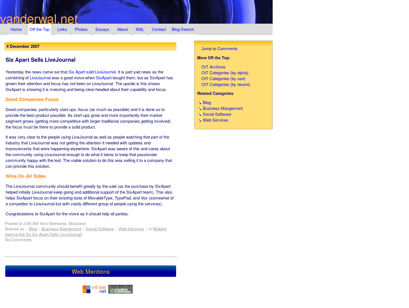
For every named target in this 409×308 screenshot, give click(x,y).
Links (62, 29)
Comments (227, 48)
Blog (33, 228)
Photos (81, 29)
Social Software (100, 228)
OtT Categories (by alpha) (224, 72)
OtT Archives (213, 67)
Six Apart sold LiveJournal (92, 72)
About (122, 29)
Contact (159, 29)
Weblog (159, 228)
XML (139, 29)
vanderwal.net (39, 18)
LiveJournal (40, 77)
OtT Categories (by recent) (225, 84)
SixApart (104, 77)
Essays (102, 29)
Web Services (131, 228)
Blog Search (183, 29)
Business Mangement (61, 228)
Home (16, 29)
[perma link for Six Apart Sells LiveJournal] (43, 234)
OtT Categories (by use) (223, 78)
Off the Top (39, 29)
